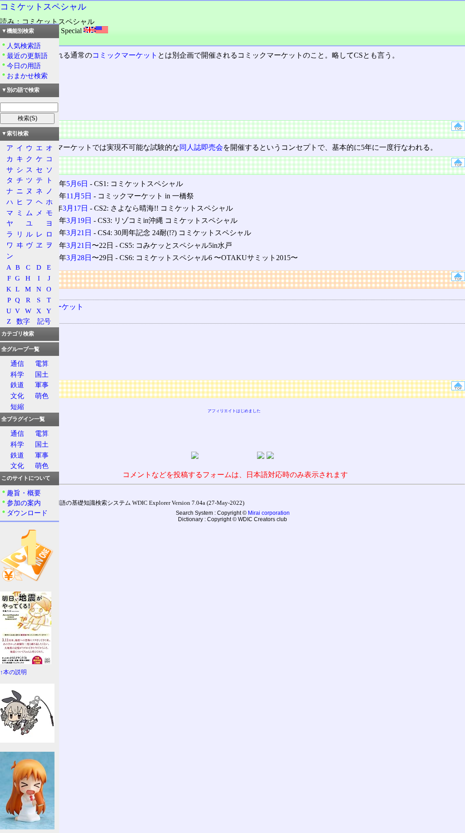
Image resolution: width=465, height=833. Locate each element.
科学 (17, 374)
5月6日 (77, 183)
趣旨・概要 (24, 493)
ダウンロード (27, 513)
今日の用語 (24, 65)
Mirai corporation (269, 513)
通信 (17, 363)
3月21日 (79, 233)
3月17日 (75, 208)
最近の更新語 (27, 55)
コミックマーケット (125, 55)
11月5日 (79, 196)
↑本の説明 (13, 672)
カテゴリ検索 (17, 333)
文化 (17, 395)
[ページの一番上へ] (458, 128)
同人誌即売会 (201, 147)
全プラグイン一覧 (23, 419)
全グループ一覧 (20, 349)
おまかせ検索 (27, 75)
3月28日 (79, 257)
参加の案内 (24, 503)
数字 (23, 321)
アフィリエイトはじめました (234, 411)
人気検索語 (24, 45)
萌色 (42, 395)
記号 (44, 321)
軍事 (42, 385)
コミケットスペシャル (43, 6)
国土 (42, 374)
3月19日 (79, 220)
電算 (42, 363)
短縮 (17, 406)
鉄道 (17, 385)
